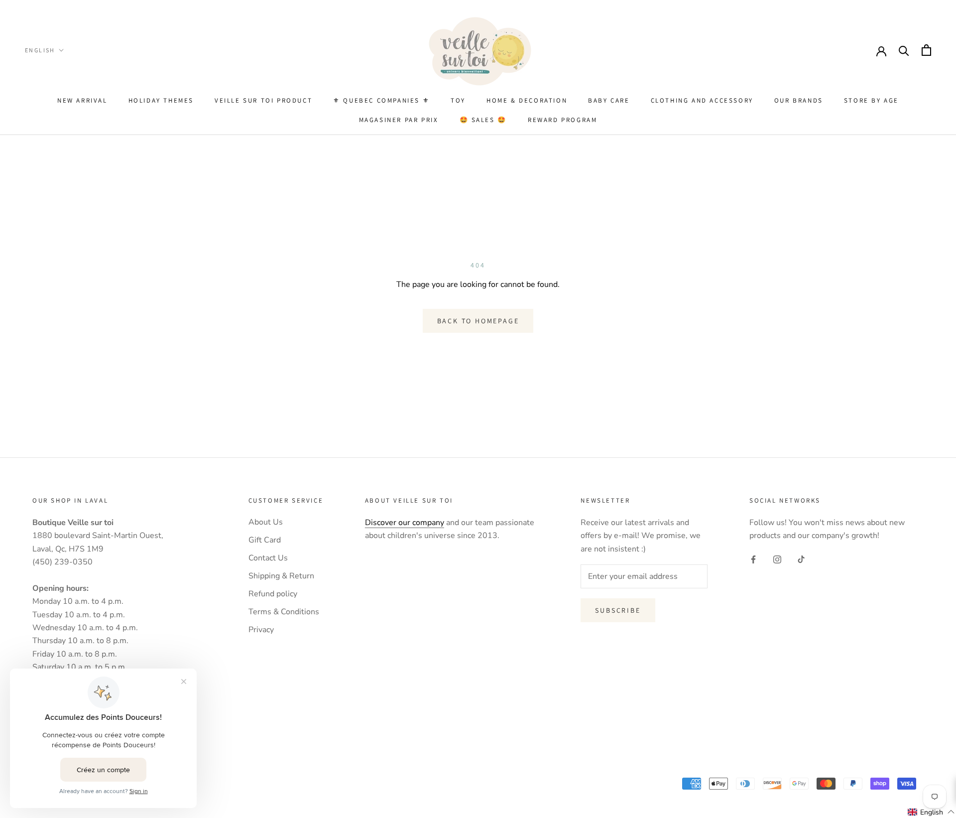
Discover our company (404, 522)
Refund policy (272, 593)
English (40, 50)
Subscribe (617, 610)
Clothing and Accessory (702, 100)
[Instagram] (777, 558)
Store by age (871, 100)
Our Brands (798, 100)
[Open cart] (926, 50)
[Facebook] (753, 558)
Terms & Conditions (283, 611)
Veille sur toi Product (263, 100)
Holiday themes (161, 100)
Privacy (261, 629)
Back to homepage (478, 320)
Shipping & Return (281, 575)
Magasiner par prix (399, 120)
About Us (265, 522)
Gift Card (264, 540)
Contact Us (268, 557)
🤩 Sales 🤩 (483, 120)
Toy (458, 100)
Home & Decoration (526, 100)
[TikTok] (801, 558)
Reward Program (562, 120)
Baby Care (608, 100)
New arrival (82, 100)
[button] (931, 812)
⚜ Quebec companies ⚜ (381, 100)
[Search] (904, 50)
